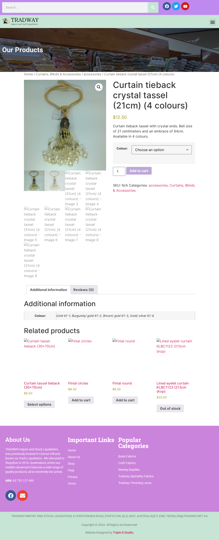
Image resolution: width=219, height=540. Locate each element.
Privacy (73, 477)
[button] (212, 22)
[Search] (153, 7)
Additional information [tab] (48, 290)
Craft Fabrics (127, 463)
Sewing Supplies (129, 469)
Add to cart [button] (81, 400)
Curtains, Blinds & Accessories (58, 74)
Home (28, 74)
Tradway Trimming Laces (134, 483)
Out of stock (170, 408)
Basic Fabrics (127, 456)
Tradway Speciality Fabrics (136, 476)
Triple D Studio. (123, 532)
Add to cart (139, 171)
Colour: (122, 148)
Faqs (71, 470)
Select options (39, 404)
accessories (92, 74)
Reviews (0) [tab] (83, 290)
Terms (72, 483)
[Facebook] (10, 495)
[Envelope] (22, 495)
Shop (71, 463)
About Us (74, 457)
